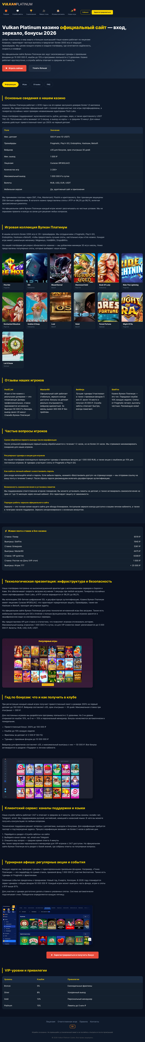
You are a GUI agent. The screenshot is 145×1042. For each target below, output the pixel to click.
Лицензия (50, 1022)
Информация (10, 84)
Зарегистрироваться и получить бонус (72, 955)
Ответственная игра (67, 1022)
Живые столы (43, 12)
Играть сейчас (14, 68)
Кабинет (85, 12)
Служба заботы (17, 12)
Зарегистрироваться (102, 12)
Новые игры (72, 12)
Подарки (6, 12)
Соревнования (31, 12)
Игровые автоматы (58, 12)
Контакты (94, 1022)
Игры (24, 84)
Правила (84, 1022)
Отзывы (36, 84)
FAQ (48, 84)
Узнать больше (40, 68)
